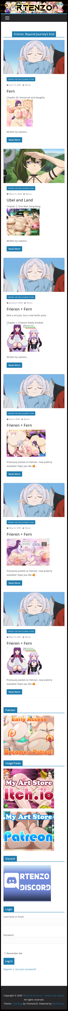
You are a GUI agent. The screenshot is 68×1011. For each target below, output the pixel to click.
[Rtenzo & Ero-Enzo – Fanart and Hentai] (34, 4)
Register (7, 969)
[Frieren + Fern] (33, 275)
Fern (11, 91)
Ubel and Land (20, 200)
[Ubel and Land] (33, 166)
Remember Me (14, 953)
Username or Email (13, 916)
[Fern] (33, 57)
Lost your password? (25, 969)
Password (8, 935)
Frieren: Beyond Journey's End (21, 79)
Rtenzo (28, 85)
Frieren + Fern (19, 309)
